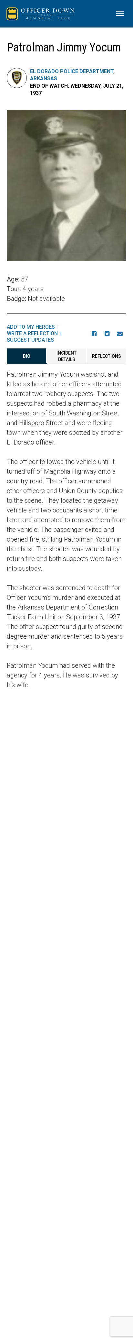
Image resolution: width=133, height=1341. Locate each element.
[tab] (27, 356)
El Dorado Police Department (71, 71)
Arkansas (43, 78)
